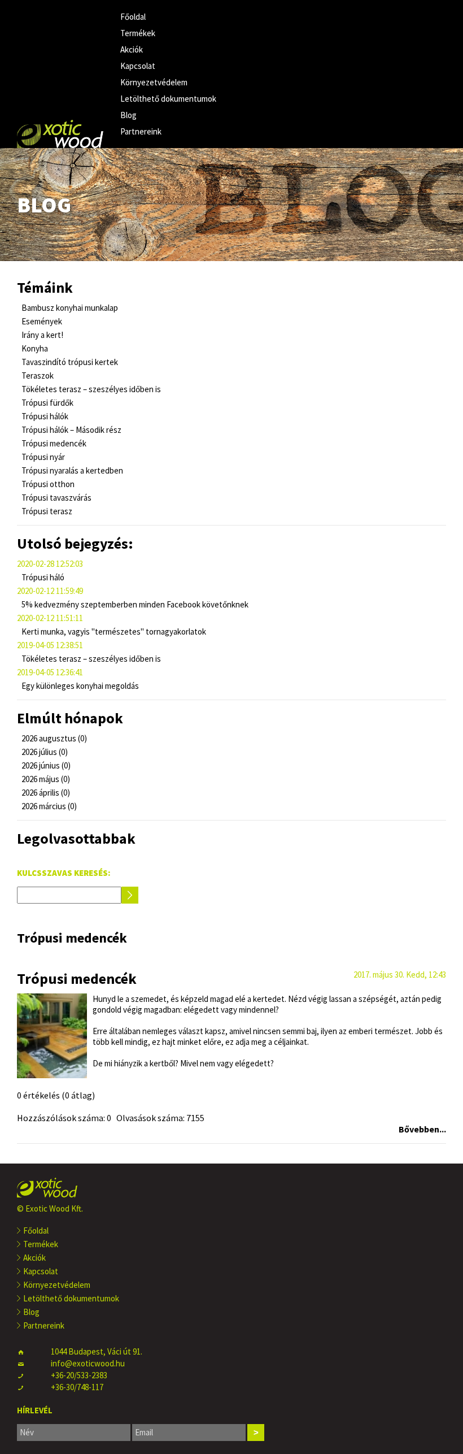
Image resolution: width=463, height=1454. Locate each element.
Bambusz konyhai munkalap (69, 307)
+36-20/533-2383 (79, 1375)
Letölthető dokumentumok (168, 98)
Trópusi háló (42, 577)
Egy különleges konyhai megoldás (79, 685)
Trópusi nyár (42, 457)
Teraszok (37, 375)
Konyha (34, 348)
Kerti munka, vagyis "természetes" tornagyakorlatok (113, 631)
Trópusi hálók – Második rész (70, 429)
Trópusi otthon (47, 484)
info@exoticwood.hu (88, 1363)
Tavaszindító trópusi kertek (69, 362)
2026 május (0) (45, 779)
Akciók (131, 49)
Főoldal (133, 16)
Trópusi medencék (53, 443)
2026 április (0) (45, 792)
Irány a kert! (41, 334)
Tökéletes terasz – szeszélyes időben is (90, 389)
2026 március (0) (48, 806)
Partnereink (140, 131)
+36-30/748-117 (77, 1387)
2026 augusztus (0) (53, 738)
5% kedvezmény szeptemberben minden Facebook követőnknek (134, 604)
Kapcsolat (137, 65)
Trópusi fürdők (46, 402)
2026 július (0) (44, 751)
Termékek (137, 33)
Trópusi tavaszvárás (55, 497)
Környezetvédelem (153, 82)
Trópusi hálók (44, 416)
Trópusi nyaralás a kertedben (71, 470)
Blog (128, 115)
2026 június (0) (45, 765)
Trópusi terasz (46, 511)
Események (41, 321)
